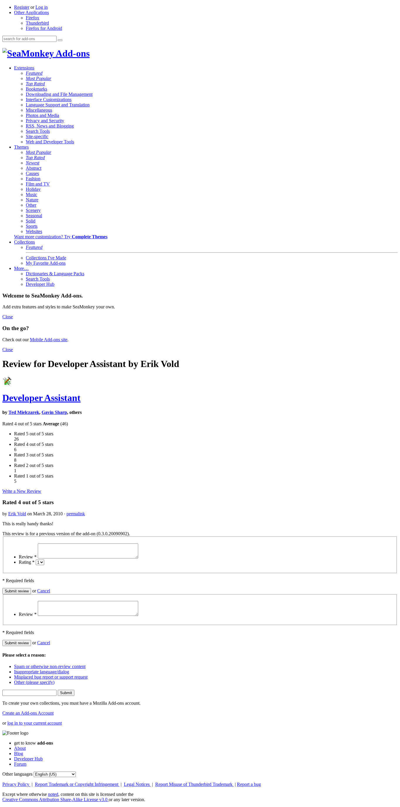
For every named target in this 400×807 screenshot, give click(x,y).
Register (21, 7)
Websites (34, 231)
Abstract (33, 168)
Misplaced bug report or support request (51, 677)
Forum (20, 764)
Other (31, 205)
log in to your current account (34, 723)
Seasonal (34, 215)
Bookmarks (36, 88)
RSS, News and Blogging (50, 125)
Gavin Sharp (54, 412)
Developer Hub (40, 284)
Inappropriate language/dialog (41, 671)
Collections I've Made (46, 257)
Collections (24, 241)
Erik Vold (17, 513)
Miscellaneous (39, 110)
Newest (32, 162)
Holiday (33, 189)
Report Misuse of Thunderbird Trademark (194, 784)
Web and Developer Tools (50, 141)
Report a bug (249, 784)
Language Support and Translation (58, 104)
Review (28, 556)
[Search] (60, 40)
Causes (32, 173)
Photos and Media (42, 115)
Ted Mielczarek (23, 412)
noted (53, 794)
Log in (41, 7)
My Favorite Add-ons (46, 263)
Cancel (43, 590)
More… (21, 268)
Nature (32, 199)
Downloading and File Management (59, 94)
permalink (75, 513)
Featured (34, 73)
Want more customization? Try (60, 236)
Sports (31, 226)
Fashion (33, 178)
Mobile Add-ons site (48, 339)
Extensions (24, 67)
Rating (27, 562)
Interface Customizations (48, 99)
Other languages (17, 774)
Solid (30, 220)
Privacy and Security (45, 120)
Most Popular (38, 78)
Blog (18, 753)
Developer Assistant (41, 398)
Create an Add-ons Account (28, 713)
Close (7, 316)
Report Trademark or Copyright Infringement (77, 784)
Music (31, 194)
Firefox (32, 17)
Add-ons (72, 53)
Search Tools (38, 131)
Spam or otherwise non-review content (50, 666)
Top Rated (35, 83)
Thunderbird (37, 23)
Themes (21, 147)
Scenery (33, 210)
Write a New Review (21, 491)
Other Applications (31, 12)
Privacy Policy (16, 784)
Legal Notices (137, 784)
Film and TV (38, 183)
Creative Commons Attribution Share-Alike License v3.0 (55, 799)
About (20, 748)
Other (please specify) (34, 682)
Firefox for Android (44, 28)
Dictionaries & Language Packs (55, 273)
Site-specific (37, 136)
